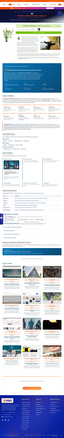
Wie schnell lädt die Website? (9, 230)
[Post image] (12, 272)
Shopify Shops (24, 408)
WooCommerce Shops (26, 404)
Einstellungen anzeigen (39, 219)
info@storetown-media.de (7, 416)
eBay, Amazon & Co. (25, 426)
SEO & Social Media (25, 420)
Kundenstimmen (39, 412)
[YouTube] (5, 420)
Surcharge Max (53, 408)
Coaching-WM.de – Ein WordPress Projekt (52, 334)
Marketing (56, 305)
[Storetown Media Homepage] (7, 400)
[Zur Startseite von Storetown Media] (5, 4)
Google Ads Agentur (25, 422)
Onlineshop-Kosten (39, 406)
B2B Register (52, 404)
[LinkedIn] (3, 420)
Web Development (32, 279)
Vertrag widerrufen (55, 435)
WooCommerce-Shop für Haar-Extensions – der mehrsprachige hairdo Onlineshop (52, 285)
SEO (11, 305)
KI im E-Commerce (25, 424)
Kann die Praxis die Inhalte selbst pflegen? (11, 223)
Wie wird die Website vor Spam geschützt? (11, 234)
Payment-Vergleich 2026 (40, 408)
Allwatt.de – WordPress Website (12, 361)
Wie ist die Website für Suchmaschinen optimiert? (13, 227)
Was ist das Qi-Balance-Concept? (10, 237)
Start (15, 11)
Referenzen (19, 11)
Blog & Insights (38, 402)
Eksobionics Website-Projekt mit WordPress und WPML (32, 336)
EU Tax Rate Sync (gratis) (55, 410)
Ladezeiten (22, 119)
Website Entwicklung (25, 412)
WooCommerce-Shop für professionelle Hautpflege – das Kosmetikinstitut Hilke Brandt (12, 337)
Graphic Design (7, 305)
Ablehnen (31, 219)
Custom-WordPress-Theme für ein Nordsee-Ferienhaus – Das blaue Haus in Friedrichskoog (32, 283)
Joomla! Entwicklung (25, 416)
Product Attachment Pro (54, 406)
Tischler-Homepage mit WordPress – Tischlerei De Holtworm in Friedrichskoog (12, 308)
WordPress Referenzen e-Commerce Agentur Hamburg (29, 11)
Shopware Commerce (26, 406)
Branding (46, 305)
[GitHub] (8, 420)
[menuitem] (19, 4)
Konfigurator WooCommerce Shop (52, 363)
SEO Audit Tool (38, 410)
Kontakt (37, 414)
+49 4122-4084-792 (6, 414)
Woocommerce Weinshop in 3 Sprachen (52, 310)
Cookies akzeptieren (24, 219)
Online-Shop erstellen (26, 410)
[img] (59, 13)
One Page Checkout (54, 402)
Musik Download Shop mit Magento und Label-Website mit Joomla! (32, 364)
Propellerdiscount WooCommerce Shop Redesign (32, 311)
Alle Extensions (53, 412)
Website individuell (25, 418)
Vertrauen (36, 161)
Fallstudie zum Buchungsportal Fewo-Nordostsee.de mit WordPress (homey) (11, 284)
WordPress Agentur (25, 414)
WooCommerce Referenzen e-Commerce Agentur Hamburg (12, 280)
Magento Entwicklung (26, 402)
